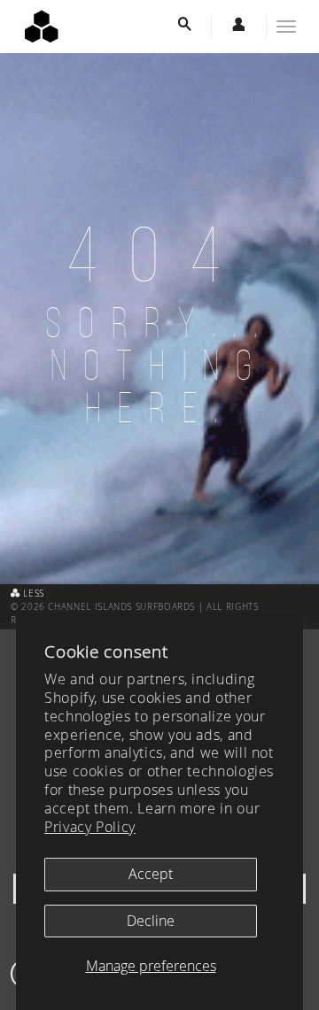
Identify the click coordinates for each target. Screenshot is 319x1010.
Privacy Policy (90, 827)
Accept (150, 873)
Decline (151, 920)
